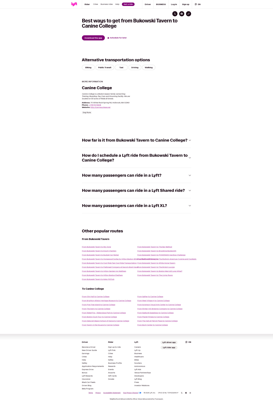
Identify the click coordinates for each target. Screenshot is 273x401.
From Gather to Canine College (150, 296)
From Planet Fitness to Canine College (153, 317)
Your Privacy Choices (130, 393)
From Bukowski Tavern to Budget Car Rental (100, 255)
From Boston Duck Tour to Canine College (99, 317)
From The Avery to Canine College (96, 309)
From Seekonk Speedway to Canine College (155, 313)
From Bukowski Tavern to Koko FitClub (98, 279)
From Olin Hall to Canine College (95, 296)
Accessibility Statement (112, 393)
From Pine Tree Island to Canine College (98, 304)
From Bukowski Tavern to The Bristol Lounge (156, 267)
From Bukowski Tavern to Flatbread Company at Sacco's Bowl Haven (110, 267)
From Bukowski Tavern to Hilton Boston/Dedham (102, 275)
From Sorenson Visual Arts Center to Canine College (159, 304)
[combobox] (197, 4)
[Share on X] (174, 13)
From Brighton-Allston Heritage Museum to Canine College (106, 300)
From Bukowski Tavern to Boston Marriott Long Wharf (159, 271)
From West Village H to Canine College (153, 300)
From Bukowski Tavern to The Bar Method (154, 247)
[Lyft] (74, 4)
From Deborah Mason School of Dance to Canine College (105, 321)
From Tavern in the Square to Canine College (100, 325)
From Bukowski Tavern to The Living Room (155, 275)
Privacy (98, 393)
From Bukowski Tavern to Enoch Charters (99, 251)
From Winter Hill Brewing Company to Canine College (159, 309)
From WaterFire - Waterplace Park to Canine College (104, 313)
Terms (90, 393)
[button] (136, 140)
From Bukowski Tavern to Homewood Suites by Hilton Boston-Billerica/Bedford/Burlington (120, 259)
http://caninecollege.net (100, 107)
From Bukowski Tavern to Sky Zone (96, 247)
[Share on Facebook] (181, 13)
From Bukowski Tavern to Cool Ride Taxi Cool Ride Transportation (109, 263)
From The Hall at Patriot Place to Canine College (157, 321)
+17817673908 (95, 105)
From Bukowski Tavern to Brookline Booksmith (156, 251)
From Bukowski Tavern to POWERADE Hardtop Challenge (161, 255)
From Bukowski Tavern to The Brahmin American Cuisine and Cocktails (166, 259)
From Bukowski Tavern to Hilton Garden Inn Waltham (104, 271)
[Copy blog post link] (188, 13)
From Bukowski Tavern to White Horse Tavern (156, 263)
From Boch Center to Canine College (152, 325)
